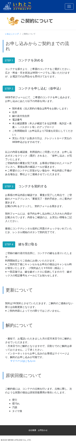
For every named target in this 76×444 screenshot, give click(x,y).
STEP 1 (9, 60)
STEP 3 (9, 186)
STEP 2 (9, 88)
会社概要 (32, 430)
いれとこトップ (12, 34)
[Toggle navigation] (69, 6)
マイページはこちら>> (23, 360)
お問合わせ (43, 430)
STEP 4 (9, 244)
